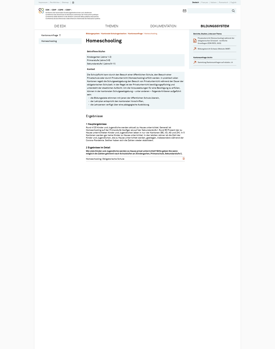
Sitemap (65, 2)
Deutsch (195, 2)
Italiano (214, 2)
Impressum (43, 2)
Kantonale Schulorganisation (113, 34)
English (233, 2)
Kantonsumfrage (49, 35)
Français (204, 2)
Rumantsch (223, 2)
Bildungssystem (93, 34)
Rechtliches (55, 2)
